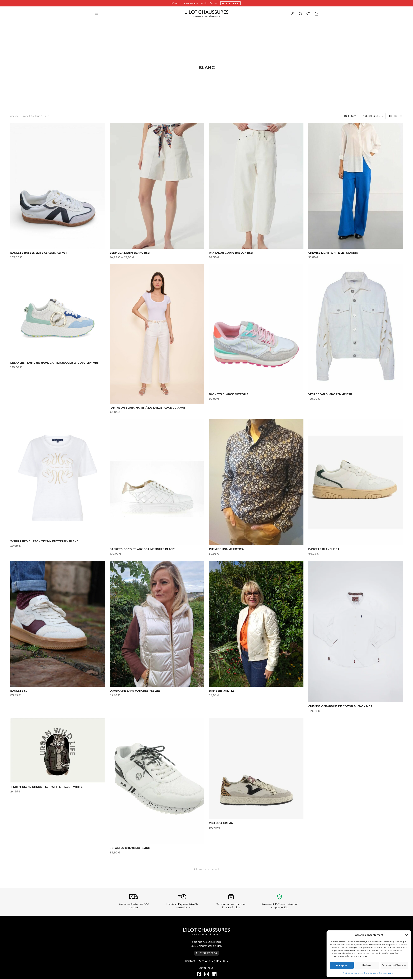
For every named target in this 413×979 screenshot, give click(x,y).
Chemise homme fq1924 (226, 549)
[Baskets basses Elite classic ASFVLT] (57, 186)
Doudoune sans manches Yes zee (135, 690)
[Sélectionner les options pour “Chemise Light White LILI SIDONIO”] (395, 132)
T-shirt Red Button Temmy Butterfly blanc (44, 541)
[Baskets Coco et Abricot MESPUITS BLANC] (157, 482)
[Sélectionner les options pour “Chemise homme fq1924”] (296, 428)
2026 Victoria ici (230, 3)
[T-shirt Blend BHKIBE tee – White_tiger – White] (57, 750)
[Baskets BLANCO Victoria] (256, 327)
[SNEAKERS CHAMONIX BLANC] (157, 781)
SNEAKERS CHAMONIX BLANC (130, 847)
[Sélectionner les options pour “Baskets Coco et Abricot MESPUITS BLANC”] (196, 428)
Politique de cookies (353, 973)
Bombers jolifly (221, 690)
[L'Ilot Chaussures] (206, 933)
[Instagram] (207, 975)
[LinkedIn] (214, 975)
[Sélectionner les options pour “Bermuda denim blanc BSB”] (196, 132)
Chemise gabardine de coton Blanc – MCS (340, 706)
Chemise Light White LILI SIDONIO (333, 252)
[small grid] (396, 116)
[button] (406, 935)
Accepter (341, 965)
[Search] (300, 14)
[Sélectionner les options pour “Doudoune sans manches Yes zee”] (196, 570)
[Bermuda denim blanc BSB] (157, 186)
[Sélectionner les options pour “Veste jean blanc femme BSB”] (395, 273)
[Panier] (317, 14)
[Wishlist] (308, 14)
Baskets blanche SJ (323, 549)
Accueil (14, 116)
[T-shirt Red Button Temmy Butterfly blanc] (57, 478)
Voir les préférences (394, 965)
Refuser (367, 965)
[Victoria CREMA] (256, 768)
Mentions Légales (209, 961)
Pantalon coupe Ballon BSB (231, 252)
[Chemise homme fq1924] (256, 482)
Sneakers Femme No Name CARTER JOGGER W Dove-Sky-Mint (55, 362)
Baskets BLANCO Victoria (228, 394)
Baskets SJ (18, 690)
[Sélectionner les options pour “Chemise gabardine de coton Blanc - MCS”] (395, 570)
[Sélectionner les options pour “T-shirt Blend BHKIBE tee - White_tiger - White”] (97, 724)
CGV (225, 961)
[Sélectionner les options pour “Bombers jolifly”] (296, 570)
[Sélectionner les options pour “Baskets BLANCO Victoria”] (296, 273)
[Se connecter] (293, 14)
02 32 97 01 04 (208, 953)
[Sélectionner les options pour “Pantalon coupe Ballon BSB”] (296, 132)
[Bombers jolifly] (256, 624)
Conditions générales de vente (378, 973)
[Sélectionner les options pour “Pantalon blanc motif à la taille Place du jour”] (196, 274)
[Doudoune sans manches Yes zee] (157, 624)
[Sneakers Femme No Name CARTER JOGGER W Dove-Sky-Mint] (57, 311)
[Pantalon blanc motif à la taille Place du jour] (157, 334)
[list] (401, 116)
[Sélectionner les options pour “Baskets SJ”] (97, 570)
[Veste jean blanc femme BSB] (355, 327)
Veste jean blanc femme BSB (330, 394)
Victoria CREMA (221, 823)
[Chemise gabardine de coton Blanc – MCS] (355, 631)
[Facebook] (199, 975)
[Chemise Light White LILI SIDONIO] (355, 186)
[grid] (390, 116)
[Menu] (96, 14)
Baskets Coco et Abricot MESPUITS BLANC (142, 549)
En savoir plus (231, 907)
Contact (190, 961)
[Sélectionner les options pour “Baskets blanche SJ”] (395, 428)
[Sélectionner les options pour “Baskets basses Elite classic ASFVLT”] (97, 132)
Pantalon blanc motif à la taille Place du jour (147, 407)
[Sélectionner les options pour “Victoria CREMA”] (296, 726)
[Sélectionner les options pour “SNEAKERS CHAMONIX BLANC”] (196, 727)
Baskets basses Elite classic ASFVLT (38, 252)
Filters (352, 115)
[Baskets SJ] (57, 624)
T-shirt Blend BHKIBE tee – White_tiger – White (46, 786)
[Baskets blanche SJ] (355, 482)
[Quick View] (97, 139)
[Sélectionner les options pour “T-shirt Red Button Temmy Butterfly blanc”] (97, 428)
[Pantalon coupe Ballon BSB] (256, 186)
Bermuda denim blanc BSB (130, 252)
